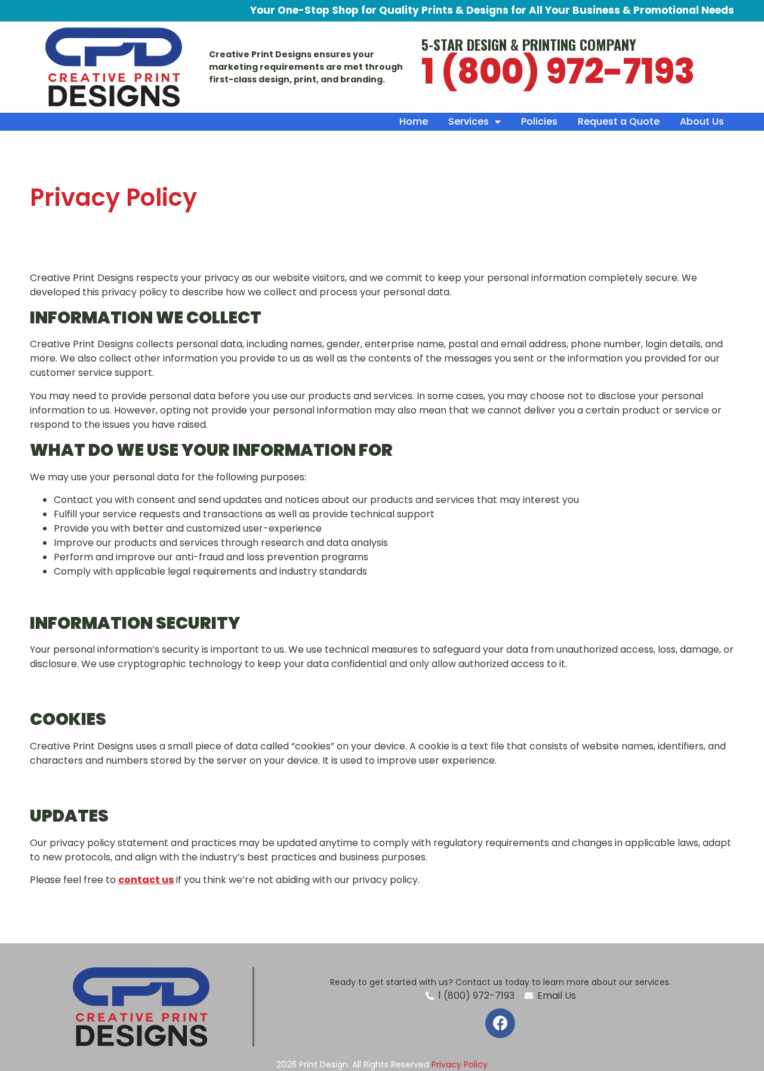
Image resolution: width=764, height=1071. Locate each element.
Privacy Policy (460, 1064)
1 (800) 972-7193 (558, 71)
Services (468, 121)
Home (413, 121)
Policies (539, 121)
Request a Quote (619, 121)
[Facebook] (500, 1023)
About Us (702, 121)
